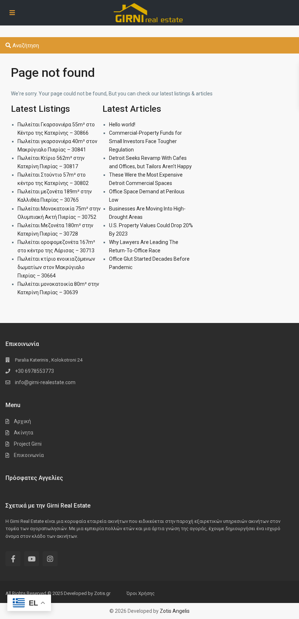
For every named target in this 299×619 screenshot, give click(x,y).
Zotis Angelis (175, 611)
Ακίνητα (23, 432)
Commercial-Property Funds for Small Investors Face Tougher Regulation (145, 141)
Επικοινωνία (29, 455)
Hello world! (122, 124)
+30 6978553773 (34, 371)
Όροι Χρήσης (141, 593)
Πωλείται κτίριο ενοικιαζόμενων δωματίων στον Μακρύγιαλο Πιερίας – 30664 (56, 267)
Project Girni (28, 444)
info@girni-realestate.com (45, 382)
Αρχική (22, 421)
